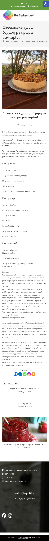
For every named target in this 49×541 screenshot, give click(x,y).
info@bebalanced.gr (19, 6)
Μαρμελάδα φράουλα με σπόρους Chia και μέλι (24, 444)
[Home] (3, 41)
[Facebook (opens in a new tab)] (22, 3)
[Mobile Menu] (45, 14)
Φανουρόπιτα (24, 403)
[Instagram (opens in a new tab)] (26, 3)
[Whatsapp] (25, 374)
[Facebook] (16, 374)
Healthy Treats (26, 125)
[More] (33, 374)
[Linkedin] (20, 374)
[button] (46, 4)
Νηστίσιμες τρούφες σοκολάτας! (24, 389)
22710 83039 (33, 6)
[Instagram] (29, 374)
